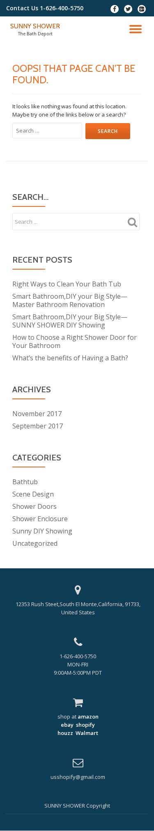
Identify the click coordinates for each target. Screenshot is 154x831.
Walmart (87, 733)
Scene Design (33, 494)
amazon (87, 716)
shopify (85, 724)
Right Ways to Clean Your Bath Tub (66, 283)
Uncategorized (34, 543)
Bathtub (25, 481)
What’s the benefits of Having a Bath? (70, 357)
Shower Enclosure (40, 518)
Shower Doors (34, 506)
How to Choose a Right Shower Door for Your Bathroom (74, 341)
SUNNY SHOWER (35, 26)
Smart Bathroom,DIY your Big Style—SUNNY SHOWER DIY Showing (69, 321)
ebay (67, 724)
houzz (65, 733)
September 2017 (37, 425)
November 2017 (37, 413)
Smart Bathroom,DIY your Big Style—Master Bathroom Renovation (69, 300)
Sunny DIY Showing (42, 531)
